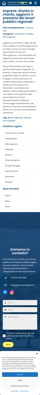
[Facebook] (30, 3)
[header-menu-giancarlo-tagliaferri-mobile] (15, 3)
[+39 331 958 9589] (6, 278)
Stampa (8, 182)
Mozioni (8, 155)
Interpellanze (11, 138)
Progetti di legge (12, 165)
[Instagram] (35, 3)
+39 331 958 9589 (18, 277)
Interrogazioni (11, 144)
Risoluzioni (9, 176)
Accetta (20, 374)
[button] (37, 354)
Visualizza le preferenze (20, 386)
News (7, 201)
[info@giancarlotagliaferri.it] (6, 285)
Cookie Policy (15, 391)
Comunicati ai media (14, 133)
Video (7, 206)
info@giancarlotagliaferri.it (22, 285)
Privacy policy (24, 391)
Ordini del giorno (12, 160)
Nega (20, 380)
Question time (11, 171)
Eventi (7, 195)
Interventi (9, 149)
